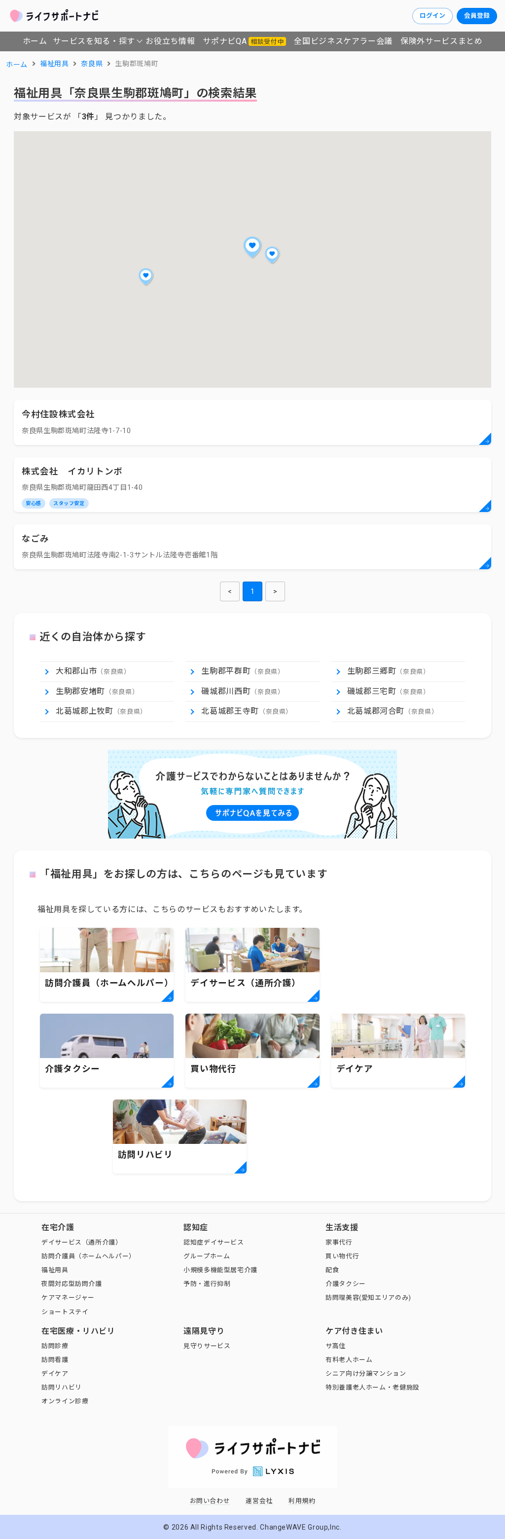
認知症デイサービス (213, 1242)
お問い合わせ (210, 1500)
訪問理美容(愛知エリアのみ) (368, 1297)
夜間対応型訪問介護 (71, 1283)
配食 (332, 1270)
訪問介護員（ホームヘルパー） (88, 1256)
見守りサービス (206, 1346)
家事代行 (339, 1242)
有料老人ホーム (348, 1359)
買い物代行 (342, 1256)
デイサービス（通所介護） (81, 1242)
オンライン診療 (64, 1401)
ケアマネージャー (68, 1297)
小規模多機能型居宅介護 (220, 1270)
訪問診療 (55, 1346)
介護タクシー (345, 1283)
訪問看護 (55, 1359)
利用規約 (302, 1500)
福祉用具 (55, 1270)
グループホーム (206, 1256)
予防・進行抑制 (206, 1283)
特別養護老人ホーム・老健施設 (372, 1387)
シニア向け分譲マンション (365, 1373)
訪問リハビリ (61, 1387)
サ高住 (335, 1346)
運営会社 (259, 1500)
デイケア (55, 1373)
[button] (252, 247)
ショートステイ (64, 1312)
